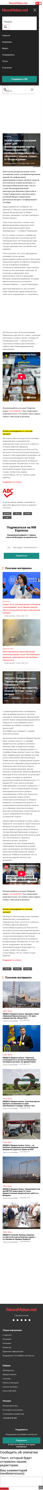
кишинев (17, 969)
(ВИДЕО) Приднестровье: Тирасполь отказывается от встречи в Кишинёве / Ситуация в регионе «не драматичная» (20, 1060)
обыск (17, 513)
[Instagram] (21, 1320)
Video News (8, 674)
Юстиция (7, 136)
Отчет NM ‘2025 (9, 1391)
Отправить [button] (4, 1488)
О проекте (7, 1335)
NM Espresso (8, 1370)
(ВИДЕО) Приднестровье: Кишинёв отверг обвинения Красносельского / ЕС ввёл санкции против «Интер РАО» (21, 1016)
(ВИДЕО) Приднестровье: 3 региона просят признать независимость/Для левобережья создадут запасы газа (21, 1103)
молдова (27, 969)
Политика (6, 601)
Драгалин (7, 513)
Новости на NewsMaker (12, 698)
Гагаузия (7, 1378)
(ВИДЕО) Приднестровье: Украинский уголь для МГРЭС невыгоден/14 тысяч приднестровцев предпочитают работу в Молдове (21, 1192)
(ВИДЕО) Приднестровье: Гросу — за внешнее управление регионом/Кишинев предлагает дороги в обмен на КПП (20, 1147)
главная (7, 969)
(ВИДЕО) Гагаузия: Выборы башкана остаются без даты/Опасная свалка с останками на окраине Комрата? (19, 1237)
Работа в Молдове (11, 1383)
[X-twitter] (17, 1320)
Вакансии (7, 1347)
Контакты (7, 1343)
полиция (27, 513)
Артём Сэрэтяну (9, 616)
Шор (7, 517)
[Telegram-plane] (29, 1320)
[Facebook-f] (13, 1320)
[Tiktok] (25, 1320)
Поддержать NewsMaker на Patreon (18, 1355)
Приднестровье (10, 1374)
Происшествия (8, 649)
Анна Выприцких (10, 163)
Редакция (7, 1339)
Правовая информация (13, 1351)
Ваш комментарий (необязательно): (13, 1472)
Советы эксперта (10, 1387)
